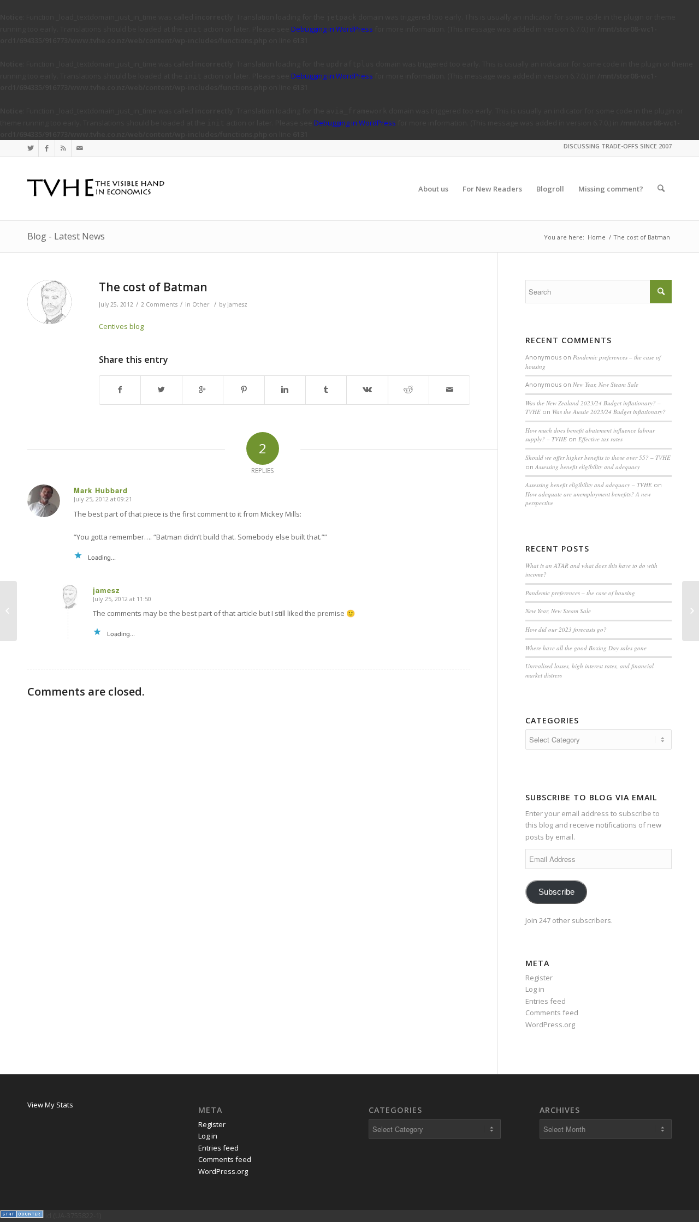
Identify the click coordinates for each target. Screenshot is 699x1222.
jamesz (237, 304)
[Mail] (80, 148)
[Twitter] (30, 148)
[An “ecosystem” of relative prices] (8, 611)
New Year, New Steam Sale (605, 384)
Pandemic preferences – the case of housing (580, 593)
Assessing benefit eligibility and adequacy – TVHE (588, 485)
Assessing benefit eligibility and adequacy (587, 467)
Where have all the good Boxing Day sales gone (586, 648)
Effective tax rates (600, 439)
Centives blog (121, 326)
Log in (534, 989)
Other (201, 304)
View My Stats (50, 1105)
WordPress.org (550, 1024)
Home (597, 237)
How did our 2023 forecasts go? (566, 629)
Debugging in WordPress (332, 29)
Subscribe (556, 892)
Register (539, 978)
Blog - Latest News (66, 236)
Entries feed (545, 1001)
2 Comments (159, 304)
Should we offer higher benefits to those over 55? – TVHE (598, 457)
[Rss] (63, 148)
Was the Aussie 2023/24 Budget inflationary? (609, 412)
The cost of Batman (153, 287)
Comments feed (551, 1012)
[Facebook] (47, 148)
